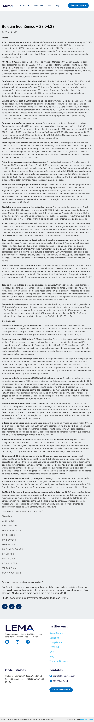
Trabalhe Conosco (58, 661)
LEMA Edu (38, 5)
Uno (49, 5)
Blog (57, 5)
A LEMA (23, 5)
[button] (5, 606)
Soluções (54, 637)
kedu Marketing (86, 719)
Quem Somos (56, 633)
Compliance (55, 642)
